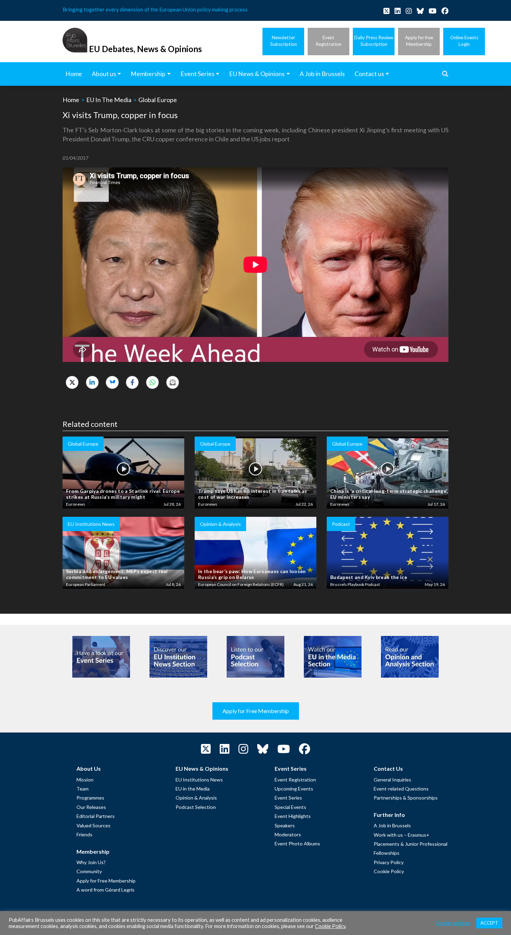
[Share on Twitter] (72, 382)
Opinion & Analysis (196, 798)
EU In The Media (108, 100)
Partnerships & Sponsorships (406, 798)
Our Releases (91, 807)
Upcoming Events (294, 789)
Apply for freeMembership (419, 41)
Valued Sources (93, 825)
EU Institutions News (199, 780)
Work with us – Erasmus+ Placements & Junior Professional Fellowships (410, 844)
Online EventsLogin (464, 41)
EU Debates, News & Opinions (145, 49)
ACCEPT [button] (489, 923)
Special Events (290, 807)
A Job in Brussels (392, 825)
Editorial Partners (95, 816)
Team (82, 789)
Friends (84, 834)
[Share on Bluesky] (112, 382)
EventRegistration (328, 41)
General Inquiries (392, 780)
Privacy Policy (389, 862)
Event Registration (295, 780)
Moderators (288, 834)
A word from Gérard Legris (105, 890)
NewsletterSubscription (283, 41)
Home (71, 100)
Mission (85, 780)
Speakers (285, 825)
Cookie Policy (389, 871)
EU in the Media (193, 789)
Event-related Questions (401, 789)
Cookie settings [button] (453, 923)
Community (89, 871)
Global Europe (157, 100)
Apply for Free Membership (255, 711)
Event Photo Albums (297, 843)
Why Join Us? (91, 862)
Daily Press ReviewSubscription (373, 41)
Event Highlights (293, 816)
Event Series (288, 798)
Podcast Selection (196, 807)
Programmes (90, 798)
